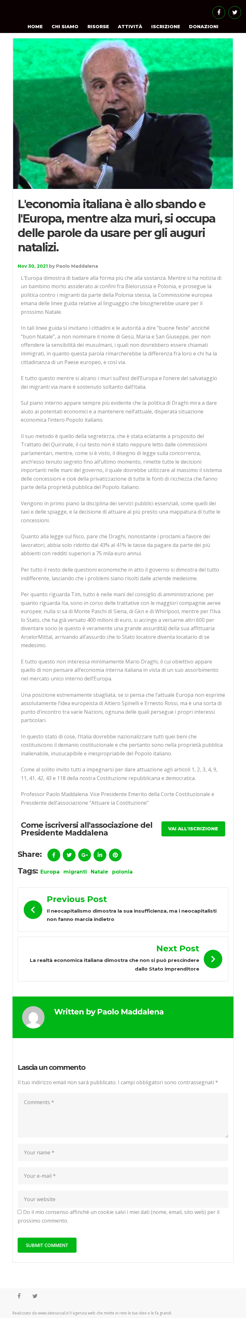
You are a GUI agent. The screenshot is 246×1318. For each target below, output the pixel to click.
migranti (75, 872)
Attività (130, 26)
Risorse (98, 26)
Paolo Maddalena (77, 266)
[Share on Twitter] (69, 855)
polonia (122, 872)
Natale (99, 872)
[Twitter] (234, 12)
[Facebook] (218, 12)
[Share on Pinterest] (115, 855)
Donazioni (203, 26)
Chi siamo (65, 26)
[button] (193, 829)
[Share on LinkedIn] (100, 855)
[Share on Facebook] (53, 855)
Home (35, 26)
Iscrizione (165, 26)
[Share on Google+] (84, 855)
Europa (50, 872)
